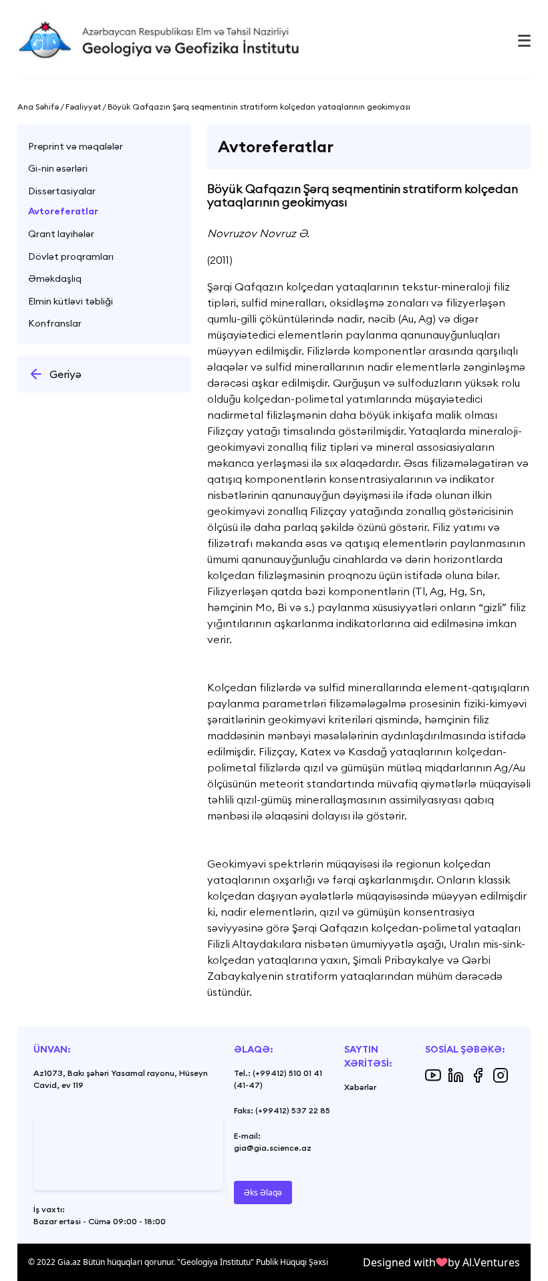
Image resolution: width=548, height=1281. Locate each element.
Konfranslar (55, 323)
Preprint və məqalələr (75, 146)
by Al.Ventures (484, 1262)
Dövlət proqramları (71, 256)
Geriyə (65, 374)
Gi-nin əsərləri (58, 168)
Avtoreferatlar (63, 211)
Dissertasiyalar (62, 191)
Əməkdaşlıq (55, 278)
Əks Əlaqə (263, 1192)
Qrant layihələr (61, 234)
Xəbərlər (360, 1087)
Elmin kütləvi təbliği (70, 301)
